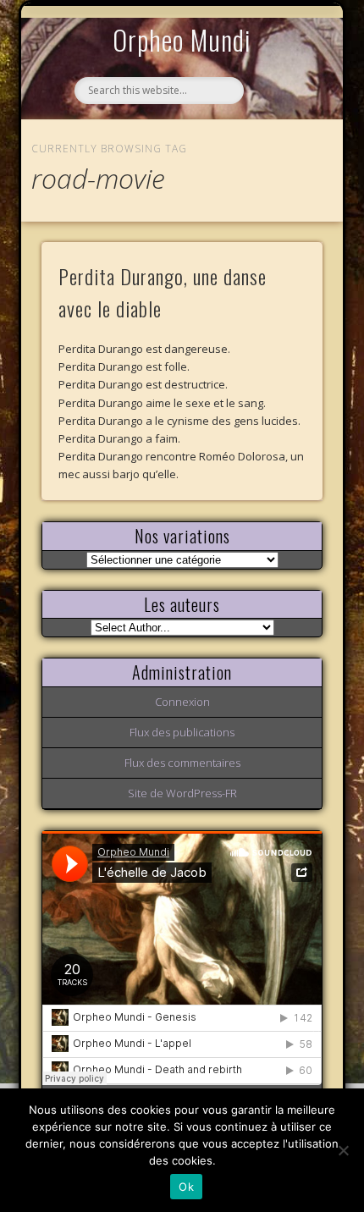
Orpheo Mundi (182, 39)
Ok (186, 1186)
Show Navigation (281, 155)
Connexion (182, 701)
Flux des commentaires (182, 762)
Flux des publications (182, 732)
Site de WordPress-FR (182, 793)
